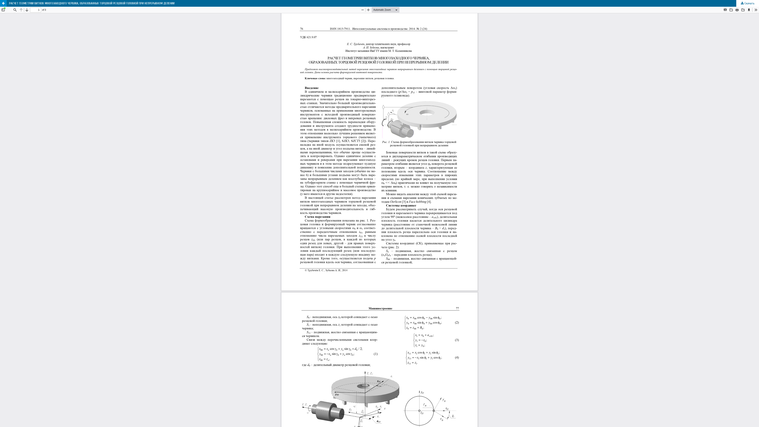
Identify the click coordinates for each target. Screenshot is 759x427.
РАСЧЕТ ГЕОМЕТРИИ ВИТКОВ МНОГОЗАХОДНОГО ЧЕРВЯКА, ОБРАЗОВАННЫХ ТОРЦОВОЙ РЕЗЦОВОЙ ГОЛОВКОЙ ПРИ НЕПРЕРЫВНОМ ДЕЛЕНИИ (92, 3)
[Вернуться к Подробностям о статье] (3, 3)
